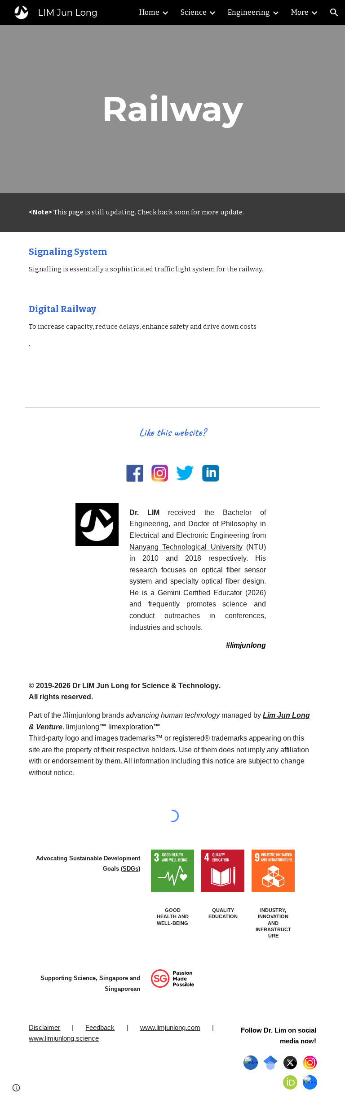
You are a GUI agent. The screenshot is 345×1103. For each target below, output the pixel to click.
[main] (172, 109)
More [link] (300, 12)
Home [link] (149, 12)
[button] (334, 12)
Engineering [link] (249, 12)
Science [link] (194, 12)
